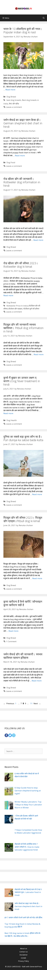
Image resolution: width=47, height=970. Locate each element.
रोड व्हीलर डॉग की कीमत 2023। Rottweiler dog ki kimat (20, 264)
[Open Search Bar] (43, 17)
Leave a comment (14, 107)
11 (31, 703)
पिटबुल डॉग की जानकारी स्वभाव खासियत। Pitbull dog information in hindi (23, 327)
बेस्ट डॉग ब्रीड (14, 103)
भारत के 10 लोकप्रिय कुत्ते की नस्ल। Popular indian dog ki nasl (22, 30)
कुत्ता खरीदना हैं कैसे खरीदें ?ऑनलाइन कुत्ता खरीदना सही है (22, 603)
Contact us (23, 951)
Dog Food (11, 162)
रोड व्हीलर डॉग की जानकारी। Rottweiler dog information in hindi (21, 182)
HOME (23, 958)
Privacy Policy (23, 961)
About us (23, 948)
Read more (10, 89)
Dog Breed (11, 96)
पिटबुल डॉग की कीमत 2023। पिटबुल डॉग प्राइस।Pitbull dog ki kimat (22, 519)
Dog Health (12, 420)
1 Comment (11, 641)
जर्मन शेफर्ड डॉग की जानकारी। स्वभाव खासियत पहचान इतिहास (22, 655)
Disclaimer (24, 955)
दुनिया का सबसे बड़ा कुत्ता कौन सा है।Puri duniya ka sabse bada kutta (23, 438)
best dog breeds (14, 100)
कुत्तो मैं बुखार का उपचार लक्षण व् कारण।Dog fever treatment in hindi (21, 381)
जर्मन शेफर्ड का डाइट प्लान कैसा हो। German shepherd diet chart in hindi (22, 123)
